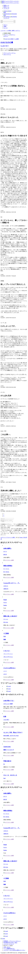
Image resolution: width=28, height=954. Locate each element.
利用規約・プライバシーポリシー (12, 941)
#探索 (4, 26)
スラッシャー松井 (8, 703)
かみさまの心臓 (7, 42)
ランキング (6, 8)
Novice (5, 602)
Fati (4, 778)
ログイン (18, 30)
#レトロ (5, 27)
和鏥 (4, 636)
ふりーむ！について (8, 944)
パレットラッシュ (8, 653)
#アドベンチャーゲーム (9, 53)
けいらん (5, 619)
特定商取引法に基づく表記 (10, 942)
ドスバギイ (6, 719)
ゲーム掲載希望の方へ (9, 948)
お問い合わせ (6, 947)
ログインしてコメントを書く (8, 537)
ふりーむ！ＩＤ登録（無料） (8, 30)
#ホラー (5, 24)
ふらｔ (5, 671)
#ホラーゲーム (7, 54)
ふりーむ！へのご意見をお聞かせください (14, 950)
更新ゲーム (6, 7)
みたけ (5, 551)
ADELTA (5, 586)
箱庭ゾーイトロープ (8, 749)
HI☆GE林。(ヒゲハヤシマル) (11, 735)
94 (4, 764)
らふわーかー (5, 46)
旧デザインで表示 (8, 945)
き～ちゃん (6, 568)
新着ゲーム (6, 5)
